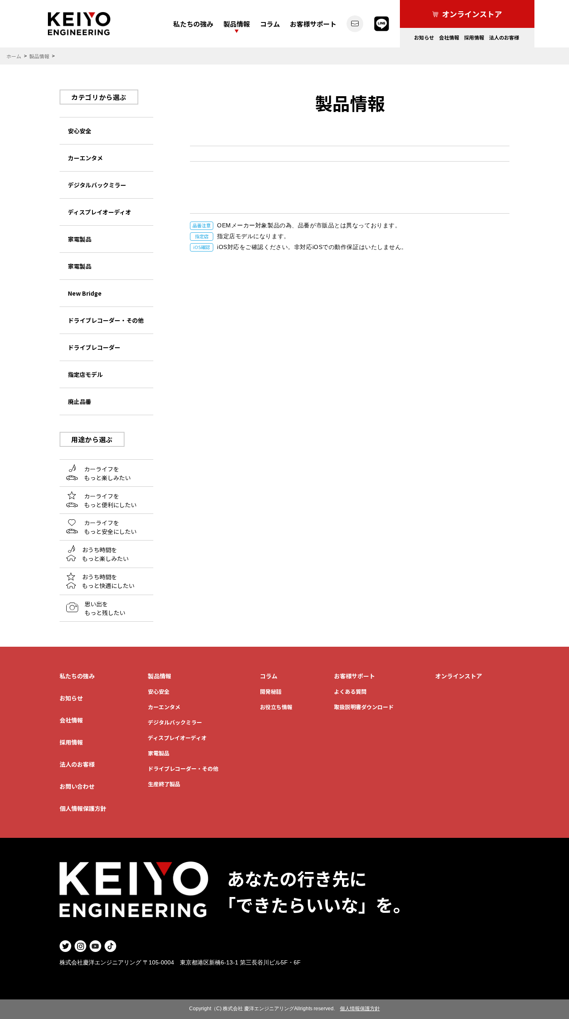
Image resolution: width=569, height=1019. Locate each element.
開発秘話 (271, 691)
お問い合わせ (77, 786)
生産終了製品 (164, 784)
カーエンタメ (164, 707)
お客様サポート (313, 24)
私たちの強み (193, 24)
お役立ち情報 (276, 707)
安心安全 (159, 691)
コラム (270, 24)
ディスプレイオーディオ (177, 738)
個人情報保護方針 (83, 808)
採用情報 (474, 37)
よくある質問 (350, 691)
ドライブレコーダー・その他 (183, 768)
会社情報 (449, 37)
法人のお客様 (504, 37)
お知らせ (424, 37)
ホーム (13, 56)
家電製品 (159, 753)
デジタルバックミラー (175, 722)
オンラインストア (458, 676)
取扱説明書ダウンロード (364, 707)
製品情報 (236, 24)
